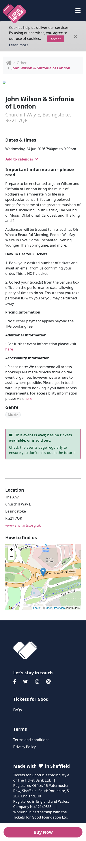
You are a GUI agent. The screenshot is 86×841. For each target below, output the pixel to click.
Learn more (18, 44)
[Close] (75, 36)
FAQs (17, 709)
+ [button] (11, 549)
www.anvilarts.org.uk (23, 525)
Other (22, 62)
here (9, 349)
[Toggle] (78, 11)
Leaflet (37, 608)
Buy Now (43, 832)
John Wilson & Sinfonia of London (40, 68)
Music (13, 414)
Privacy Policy (24, 746)
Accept (56, 39)
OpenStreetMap (55, 608)
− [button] (11, 556)
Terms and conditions (31, 739)
